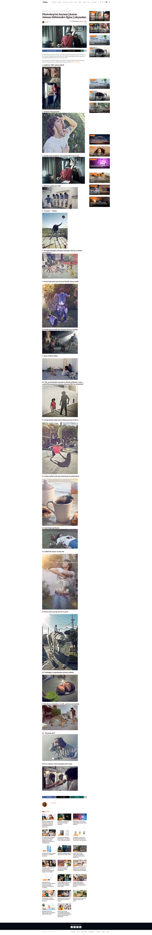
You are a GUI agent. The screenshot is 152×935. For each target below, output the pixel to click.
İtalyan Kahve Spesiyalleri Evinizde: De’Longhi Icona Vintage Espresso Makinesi (80, 869)
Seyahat (84, 2)
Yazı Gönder (93, 2)
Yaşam (75, 2)
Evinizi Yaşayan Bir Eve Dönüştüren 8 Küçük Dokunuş (63, 823)
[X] (102, 2)
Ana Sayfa (54, 2)
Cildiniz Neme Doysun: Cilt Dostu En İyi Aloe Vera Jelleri (79, 899)
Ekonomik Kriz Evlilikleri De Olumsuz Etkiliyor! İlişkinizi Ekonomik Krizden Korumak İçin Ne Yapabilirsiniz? (48, 840)
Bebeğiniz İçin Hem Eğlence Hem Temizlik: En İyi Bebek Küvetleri (48, 913)
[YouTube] (106, 2)
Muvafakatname (91, 931)
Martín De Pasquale (76, 62)
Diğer (88, 2)
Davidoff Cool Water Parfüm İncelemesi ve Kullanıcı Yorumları (49, 855)
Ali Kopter (46, 21)
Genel (47, 11)
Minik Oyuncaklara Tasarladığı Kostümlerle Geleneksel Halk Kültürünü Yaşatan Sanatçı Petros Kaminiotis (64, 914)
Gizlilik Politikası (84, 931)
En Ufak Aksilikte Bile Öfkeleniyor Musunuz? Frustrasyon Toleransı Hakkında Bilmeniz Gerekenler (47, 824)
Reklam (103, 931)
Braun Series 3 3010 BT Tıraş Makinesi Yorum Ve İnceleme (48, 899)
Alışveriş (71, 2)
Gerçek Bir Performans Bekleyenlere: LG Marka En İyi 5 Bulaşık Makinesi (64, 839)
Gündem (59, 2)
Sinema (79, 2)
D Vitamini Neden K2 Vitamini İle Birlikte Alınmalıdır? (63, 869)
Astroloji (76, 819)
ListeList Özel (65, 2)
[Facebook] (72, 927)
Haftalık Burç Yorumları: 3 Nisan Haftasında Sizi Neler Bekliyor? (80, 823)
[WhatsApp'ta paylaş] (82, 51)
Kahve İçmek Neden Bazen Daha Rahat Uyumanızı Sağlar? (64, 899)
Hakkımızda (73, 931)
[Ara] (109, 2)
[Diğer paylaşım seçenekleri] (85, 51)
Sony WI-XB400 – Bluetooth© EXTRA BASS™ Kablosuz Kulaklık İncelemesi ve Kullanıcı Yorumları (48, 885)
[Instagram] (104, 2)
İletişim (108, 931)
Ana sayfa (43, 11)
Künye (78, 931)
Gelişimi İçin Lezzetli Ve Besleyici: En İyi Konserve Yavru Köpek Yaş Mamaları (79, 839)
